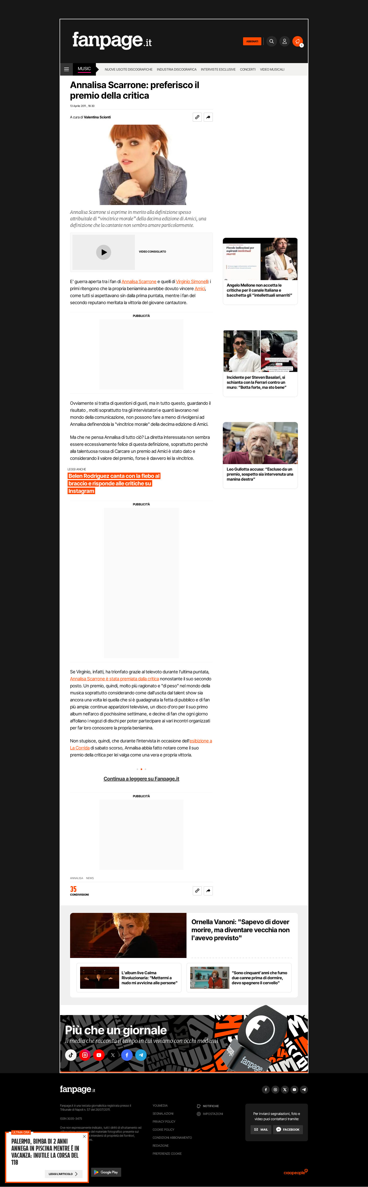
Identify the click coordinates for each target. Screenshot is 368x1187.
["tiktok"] (71, 1055)
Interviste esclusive (218, 69)
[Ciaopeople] (296, 1173)
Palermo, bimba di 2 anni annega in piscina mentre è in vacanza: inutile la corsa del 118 (45, 1152)
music (84, 68)
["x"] (113, 1055)
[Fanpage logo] (106, 41)
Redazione (161, 1145)
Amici (200, 288)
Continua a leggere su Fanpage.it (141, 779)
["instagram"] (85, 1055)
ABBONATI (252, 41)
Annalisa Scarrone (139, 281)
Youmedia (160, 1105)
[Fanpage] (77, 1090)
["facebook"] (127, 1055)
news (90, 878)
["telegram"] (141, 1055)
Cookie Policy (163, 1129)
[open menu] (66, 69)
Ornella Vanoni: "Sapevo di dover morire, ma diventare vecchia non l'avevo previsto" (241, 930)
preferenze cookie (167, 1153)
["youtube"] (99, 1055)
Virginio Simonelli (192, 281)
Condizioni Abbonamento (172, 1137)
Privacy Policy (164, 1121)
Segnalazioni (163, 1113)
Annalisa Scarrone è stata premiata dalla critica (114, 678)
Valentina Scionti (97, 117)
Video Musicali (272, 69)
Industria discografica (177, 69)
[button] (208, 117)
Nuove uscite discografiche (128, 69)
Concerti (248, 69)
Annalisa (76, 878)
